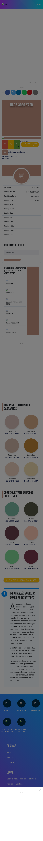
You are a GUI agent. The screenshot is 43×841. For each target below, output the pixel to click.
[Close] (40, 789)
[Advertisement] (21, 815)
